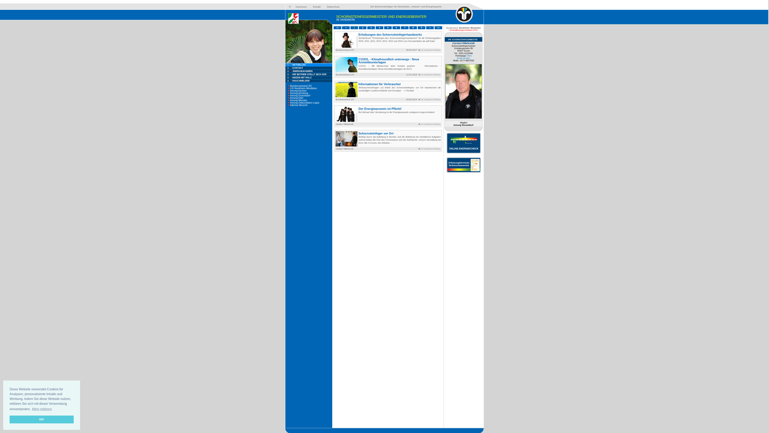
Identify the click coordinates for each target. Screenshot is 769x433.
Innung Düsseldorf (300, 95)
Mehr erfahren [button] (42, 409)
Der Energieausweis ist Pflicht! (380, 108)
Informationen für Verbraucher (379, 84)
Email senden (463, 58)
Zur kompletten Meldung (430, 50)
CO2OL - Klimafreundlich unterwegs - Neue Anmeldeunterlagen (388, 61)
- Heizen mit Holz (301, 77)
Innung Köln (296, 98)
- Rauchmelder (300, 81)
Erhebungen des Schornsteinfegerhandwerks (390, 34)
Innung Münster (298, 100)
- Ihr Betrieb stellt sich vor (308, 74)
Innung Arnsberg (299, 93)
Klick (469, 56)
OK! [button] (41, 419)
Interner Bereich (299, 105)
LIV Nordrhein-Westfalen (303, 88)
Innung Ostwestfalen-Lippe (304, 102)
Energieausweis (302, 71)
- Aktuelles (298, 65)
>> (438, 27)
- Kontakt (296, 68)
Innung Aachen (298, 90)
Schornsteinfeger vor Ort (376, 133)
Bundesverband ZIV (301, 86)
